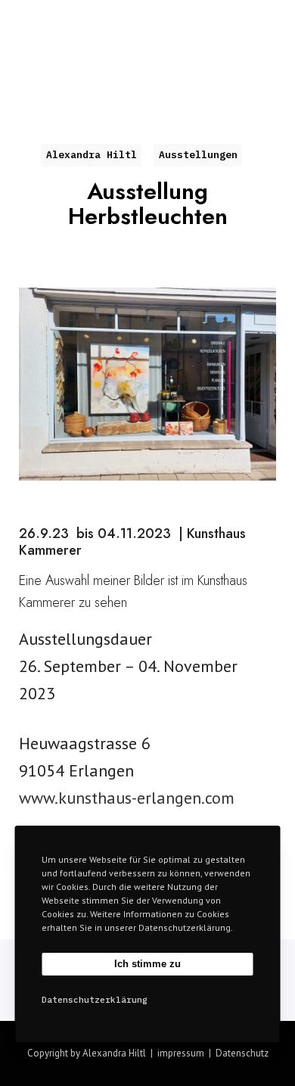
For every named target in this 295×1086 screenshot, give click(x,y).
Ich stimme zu (147, 963)
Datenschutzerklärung (95, 999)
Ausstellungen (198, 154)
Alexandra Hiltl (89, 20)
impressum (180, 1053)
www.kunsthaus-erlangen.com (126, 797)
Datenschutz (242, 1053)
